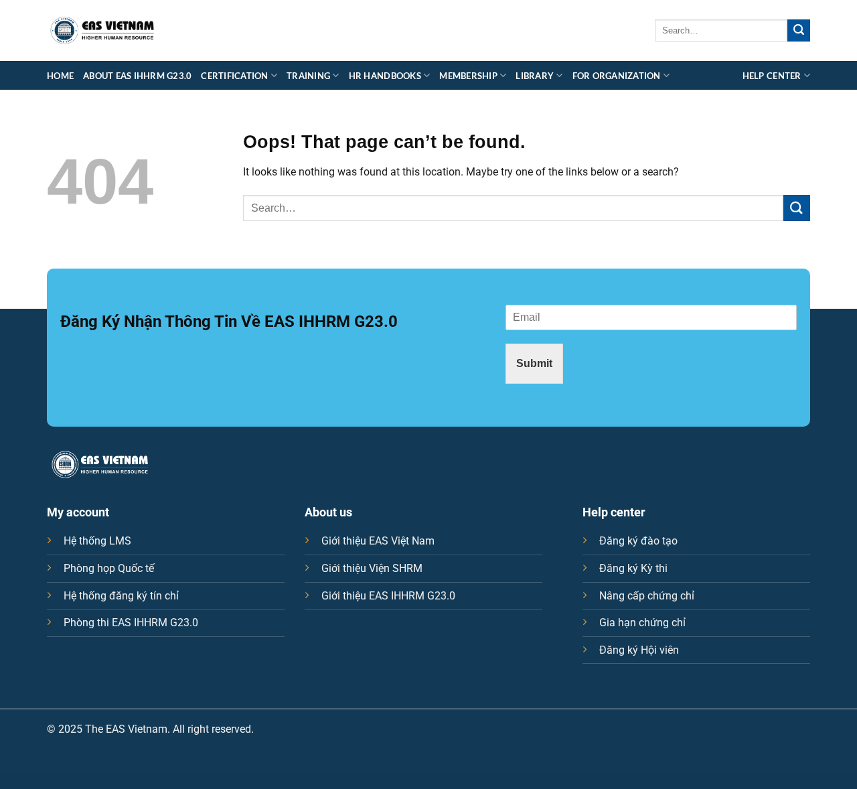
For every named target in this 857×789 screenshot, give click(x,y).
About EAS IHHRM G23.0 (137, 75)
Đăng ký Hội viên (639, 650)
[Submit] (798, 30)
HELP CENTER (772, 75)
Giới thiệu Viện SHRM (371, 568)
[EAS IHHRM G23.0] (102, 30)
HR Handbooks (385, 75)
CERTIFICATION (234, 75)
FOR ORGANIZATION (616, 75)
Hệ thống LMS (97, 540)
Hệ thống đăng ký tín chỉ (121, 595)
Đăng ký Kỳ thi (633, 568)
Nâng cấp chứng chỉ (646, 595)
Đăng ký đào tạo (638, 540)
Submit (534, 363)
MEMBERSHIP (468, 75)
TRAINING (308, 75)
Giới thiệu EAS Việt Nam (378, 540)
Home (60, 75)
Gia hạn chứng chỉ (642, 622)
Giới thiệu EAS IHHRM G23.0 (388, 595)
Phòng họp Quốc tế (109, 568)
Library (535, 75)
